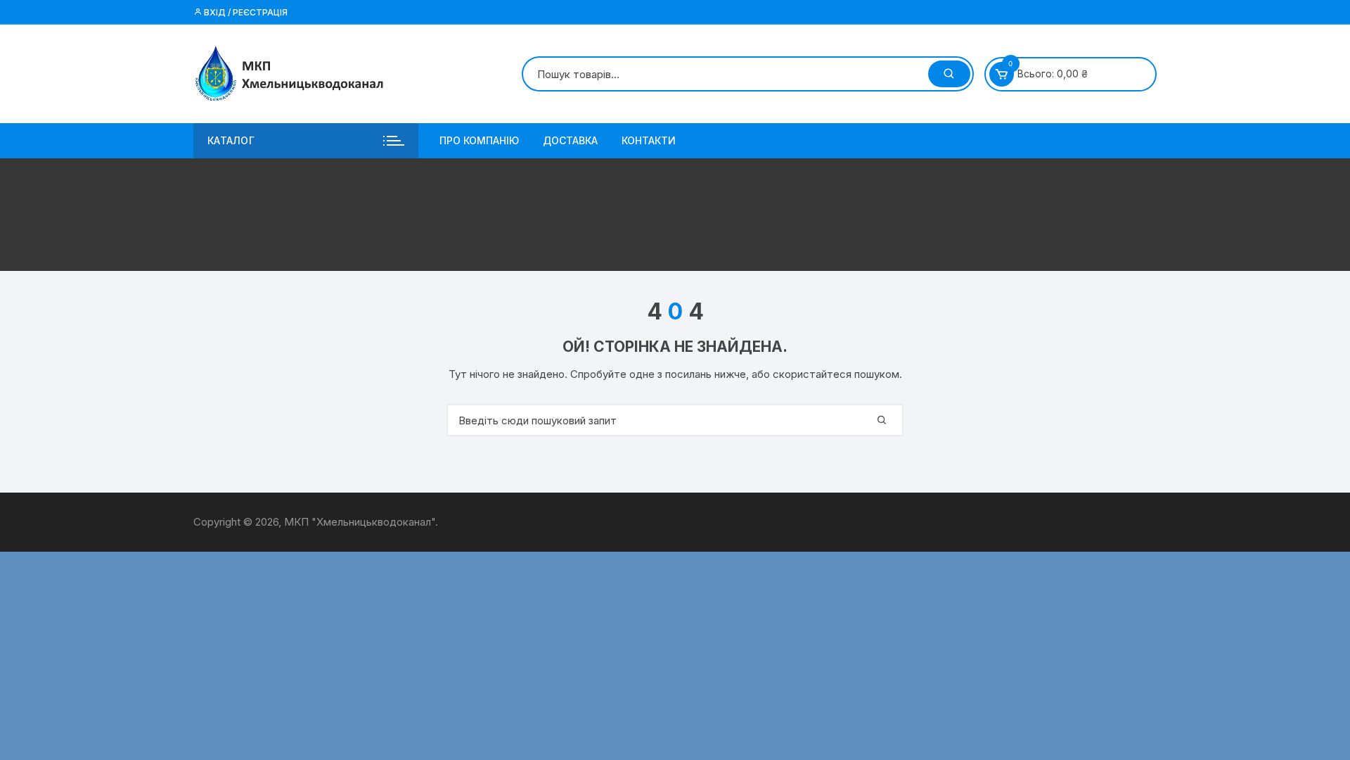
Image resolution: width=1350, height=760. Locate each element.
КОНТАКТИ (649, 140)
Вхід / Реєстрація (245, 12)
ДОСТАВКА (570, 140)
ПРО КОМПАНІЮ (479, 140)
